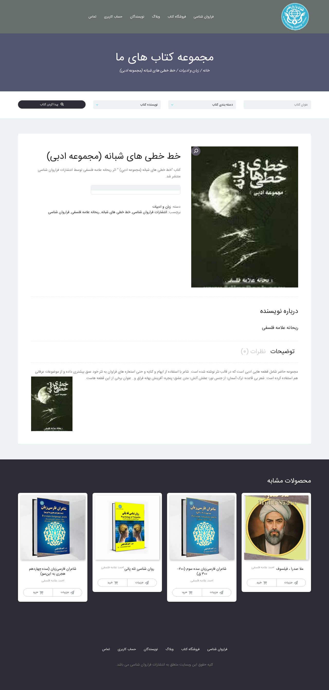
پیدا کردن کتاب (50, 104)
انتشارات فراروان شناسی (149, 212)
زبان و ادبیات (189, 70)
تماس (92, 17)
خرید (259, 583)
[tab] (282, 352)
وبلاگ (156, 17)
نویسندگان (137, 17)
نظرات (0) (253, 352)
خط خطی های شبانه (115, 212)
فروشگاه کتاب (177, 17)
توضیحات (282, 352)
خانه (206, 70)
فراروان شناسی (204, 17)
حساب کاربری (113, 17)
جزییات (289, 583)
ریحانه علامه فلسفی (85, 212)
